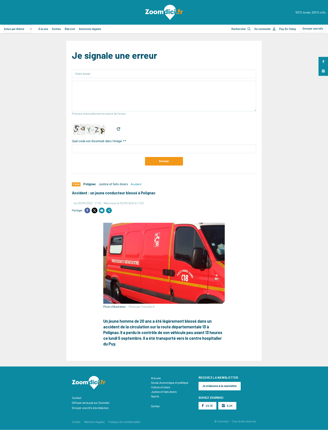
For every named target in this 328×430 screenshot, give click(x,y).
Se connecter (262, 29)
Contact (76, 397)
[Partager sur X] (94, 210)
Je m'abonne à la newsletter (219, 386)
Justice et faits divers (113, 184)
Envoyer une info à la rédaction (90, 408)
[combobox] (18, 29)
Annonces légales (90, 29)
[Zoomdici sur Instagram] (323, 71)
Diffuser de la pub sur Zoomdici (90, 402)
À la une (43, 29)
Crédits (76, 422)
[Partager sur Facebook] (87, 210)
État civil (70, 29)
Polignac (89, 184)
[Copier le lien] (109, 210)
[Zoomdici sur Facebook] (323, 61)
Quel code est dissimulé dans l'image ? (98, 141)
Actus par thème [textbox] (14, 29)
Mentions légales (94, 422)
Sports (155, 396)
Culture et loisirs (160, 387)
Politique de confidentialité (124, 422)
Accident (136, 184)
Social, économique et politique (169, 382)
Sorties (56, 29)
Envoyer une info (313, 28)
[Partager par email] (102, 210)
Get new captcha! (118, 129)
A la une (156, 378)
